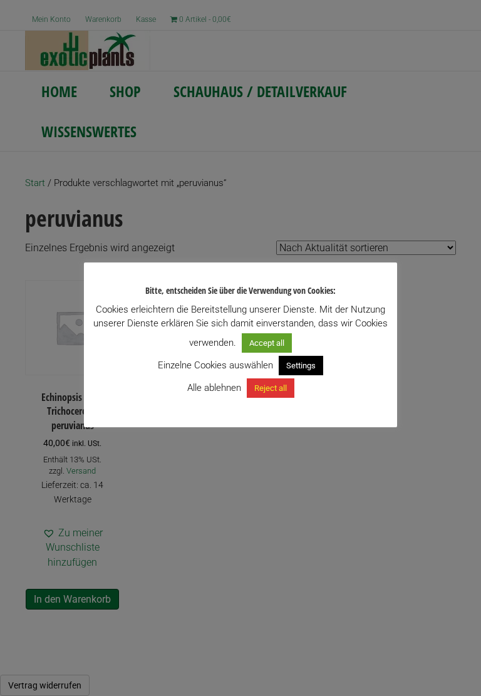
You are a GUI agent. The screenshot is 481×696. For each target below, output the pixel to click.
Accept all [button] (266, 343)
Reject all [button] (270, 388)
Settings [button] (301, 365)
